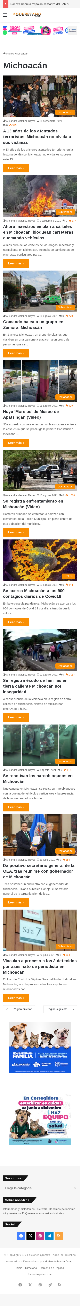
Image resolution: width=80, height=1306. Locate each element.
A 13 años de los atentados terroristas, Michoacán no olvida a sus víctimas (37, 137)
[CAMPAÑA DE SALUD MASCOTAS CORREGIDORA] (40, 1144)
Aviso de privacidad (40, 1274)
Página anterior (22, 1009)
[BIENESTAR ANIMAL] (40, 1071)
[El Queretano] (26, 15)
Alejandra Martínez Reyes (20, 121)
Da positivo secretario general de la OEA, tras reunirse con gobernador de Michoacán (38, 871)
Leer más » (16, 168)
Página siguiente (57, 1009)
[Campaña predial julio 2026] (40, 30)
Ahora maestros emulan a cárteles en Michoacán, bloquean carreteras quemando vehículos (38, 232)
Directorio (31, 1267)
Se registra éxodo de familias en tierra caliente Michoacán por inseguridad (35, 686)
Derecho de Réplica (52, 1267)
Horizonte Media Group (59, 1261)
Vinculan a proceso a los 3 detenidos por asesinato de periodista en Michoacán (40, 966)
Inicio (9, 53)
